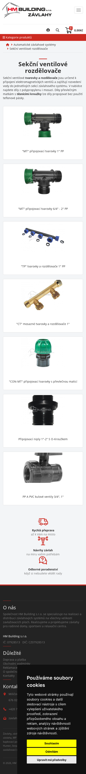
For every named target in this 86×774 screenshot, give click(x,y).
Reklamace (10, 667)
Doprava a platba (14, 659)
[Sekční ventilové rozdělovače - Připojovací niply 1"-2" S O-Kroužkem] (43, 415)
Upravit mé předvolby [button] (51, 760)
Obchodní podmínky (16, 663)
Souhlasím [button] (51, 743)
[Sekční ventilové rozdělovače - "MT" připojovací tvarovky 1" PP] (43, 127)
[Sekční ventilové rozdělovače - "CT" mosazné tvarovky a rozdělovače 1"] (43, 300)
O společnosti (12, 672)
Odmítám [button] (51, 751)
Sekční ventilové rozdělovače (29, 49)
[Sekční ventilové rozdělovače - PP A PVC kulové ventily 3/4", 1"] (43, 473)
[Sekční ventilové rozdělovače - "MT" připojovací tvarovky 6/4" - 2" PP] (43, 185)
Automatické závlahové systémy (35, 45)
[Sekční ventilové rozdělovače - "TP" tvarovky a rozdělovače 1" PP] (43, 242)
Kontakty (9, 676)
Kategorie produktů (18, 37)
